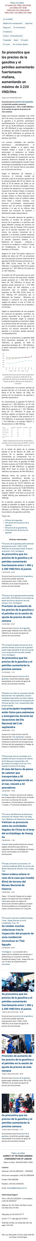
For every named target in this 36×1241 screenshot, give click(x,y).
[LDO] (18, 547)
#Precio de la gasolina (13, 520)
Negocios (7, 27)
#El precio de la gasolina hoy (16, 528)
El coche (6, 44)
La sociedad (7, 19)
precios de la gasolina (24, 102)
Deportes (28, 23)
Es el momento (19, 27)
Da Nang (5, 795)
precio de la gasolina (22, 628)
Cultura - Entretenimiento (13, 36)
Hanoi (4, 901)
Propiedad (7, 40)
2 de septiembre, (18, 737)
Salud (16, 40)
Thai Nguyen (6, 952)
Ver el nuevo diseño (20, 44)
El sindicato (7, 32)
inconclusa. (6, 964)
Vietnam (5, 844)
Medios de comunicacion (12, 23)
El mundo (24, 40)
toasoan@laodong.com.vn (17, 1188)
